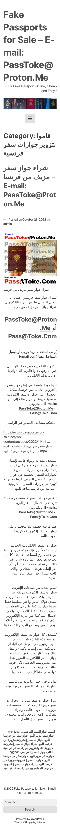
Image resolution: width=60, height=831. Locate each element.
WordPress (37, 819)
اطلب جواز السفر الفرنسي (38, 731)
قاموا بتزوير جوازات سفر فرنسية (23, 748)
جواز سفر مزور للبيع (42, 735)
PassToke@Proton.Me (36, 408)
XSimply (28, 822)
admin (7, 223)
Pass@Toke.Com (32, 336)
